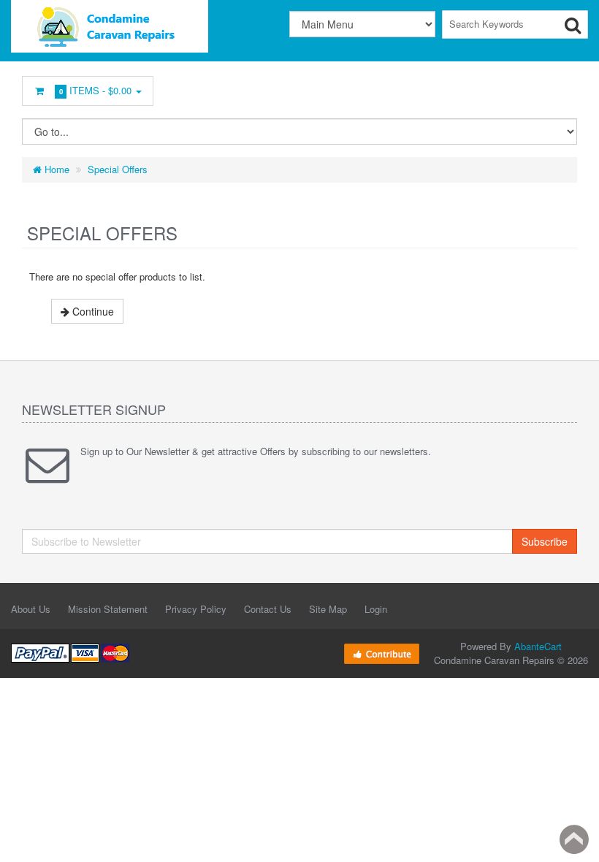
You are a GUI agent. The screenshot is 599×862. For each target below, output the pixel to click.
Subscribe (545, 541)
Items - (95, 90)
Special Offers (118, 169)
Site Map (328, 609)
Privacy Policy (195, 609)
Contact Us (267, 609)
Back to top (574, 839)
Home (55, 169)
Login (376, 609)
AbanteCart (538, 646)
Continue (91, 311)
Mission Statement (108, 609)
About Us (30, 609)
